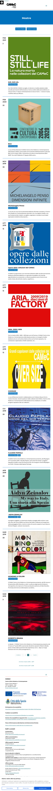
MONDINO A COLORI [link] (16, 576)
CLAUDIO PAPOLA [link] (15, 453)
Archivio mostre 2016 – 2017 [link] (26, 661)
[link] (2, 2)
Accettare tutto (43, 788)
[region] (26, 784)
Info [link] (19, 455)
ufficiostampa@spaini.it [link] (24, 768)
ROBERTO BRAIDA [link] (15, 638)
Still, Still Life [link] (13, 82)
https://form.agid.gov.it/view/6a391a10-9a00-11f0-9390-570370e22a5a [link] (23, 709)
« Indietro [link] (18, 655)
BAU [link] (10, 144)
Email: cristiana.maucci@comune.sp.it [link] (15, 745)
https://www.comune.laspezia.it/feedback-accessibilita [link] (19, 715)
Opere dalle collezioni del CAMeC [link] (21, 268)
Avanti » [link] (35, 655)
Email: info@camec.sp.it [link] (11, 688)
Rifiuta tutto (26, 788)
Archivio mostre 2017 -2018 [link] (26, 665)
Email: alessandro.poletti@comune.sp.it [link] (15, 740)
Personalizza (10, 788)
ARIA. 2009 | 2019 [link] (15, 329)
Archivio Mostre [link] (20, 29)
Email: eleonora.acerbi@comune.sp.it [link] (15, 734)
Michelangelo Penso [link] (16, 206)
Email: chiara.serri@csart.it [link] (12, 773)
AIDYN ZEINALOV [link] (15, 515)
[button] (46, 6)
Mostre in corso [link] (31, 29)
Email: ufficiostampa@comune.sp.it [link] (14, 766)
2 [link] (25, 655)
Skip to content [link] (4, 1)
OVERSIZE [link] (12, 391)
